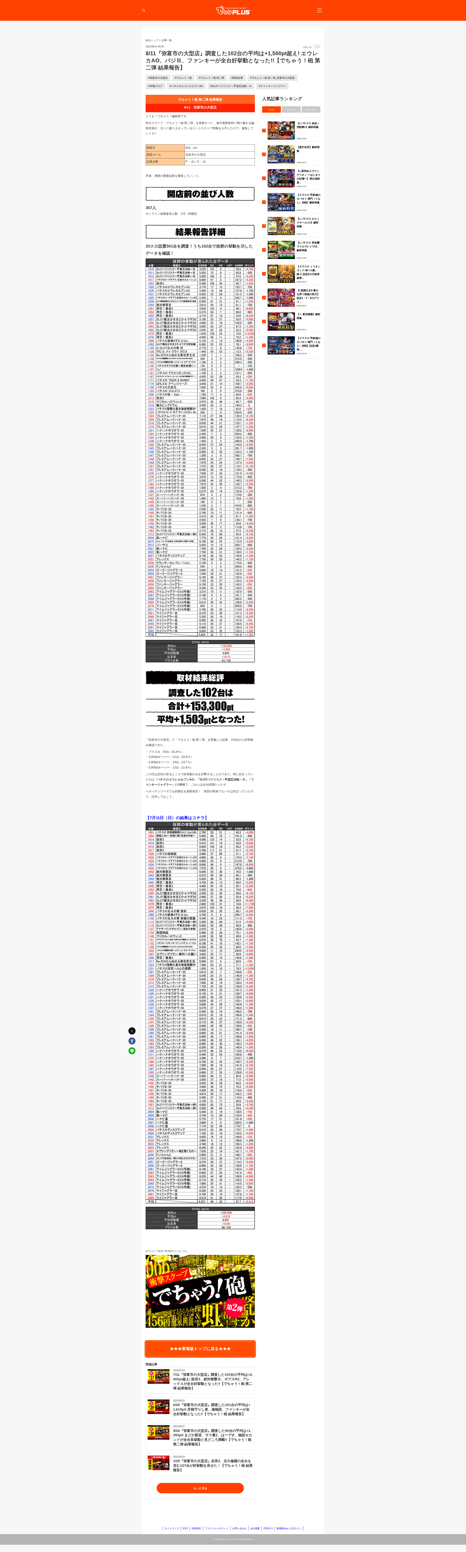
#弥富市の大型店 (158, 77)
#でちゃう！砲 (183, 77)
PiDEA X (268, 1528)
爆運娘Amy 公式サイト (289, 1528)
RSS (185, 1528)
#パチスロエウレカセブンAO (186, 86)
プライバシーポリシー (216, 1528)
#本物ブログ (155, 86)
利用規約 (196, 1528)
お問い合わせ (239, 1528)
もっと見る (200, 1488)
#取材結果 (237, 77)
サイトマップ (172, 1528)
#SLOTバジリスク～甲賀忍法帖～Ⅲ (231, 86)
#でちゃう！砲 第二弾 (211, 77)
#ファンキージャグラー (272, 86)
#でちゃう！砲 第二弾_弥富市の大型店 (272, 77)
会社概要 (255, 1528)
